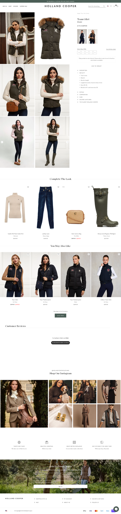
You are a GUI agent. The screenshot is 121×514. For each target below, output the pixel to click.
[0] (117, 6)
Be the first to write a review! (60, 342)
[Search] (104, 6)
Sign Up (60, 486)
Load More (60, 315)
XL (95, 52)
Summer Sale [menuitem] (23, 6)
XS (79, 52)
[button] (24, 404)
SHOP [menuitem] (10, 6)
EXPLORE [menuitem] (15, 6)
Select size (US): (81, 49)
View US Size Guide (111, 49)
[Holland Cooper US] (60, 6)
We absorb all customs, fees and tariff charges (60, 1)
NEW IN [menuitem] (5, 6)
